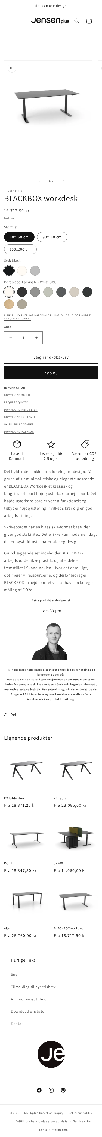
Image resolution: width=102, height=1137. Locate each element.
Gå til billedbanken (20, 424)
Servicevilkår (82, 1121)
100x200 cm (20, 249)
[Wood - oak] (9, 304)
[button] (11, 21)
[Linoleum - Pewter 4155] (61, 292)
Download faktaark (20, 417)
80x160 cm (19, 237)
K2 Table (60, 798)
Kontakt (18, 1023)
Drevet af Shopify (51, 1113)
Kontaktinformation (53, 1130)
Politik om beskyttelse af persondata (42, 1121)
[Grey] (35, 271)
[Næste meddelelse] (92, 6)
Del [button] (13, 714)
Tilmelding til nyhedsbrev (33, 986)
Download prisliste (27, 1011)
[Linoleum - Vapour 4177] (48, 292)
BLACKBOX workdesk (69, 928)
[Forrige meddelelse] (10, 6)
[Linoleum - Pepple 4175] (22, 304)
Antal (8, 327)
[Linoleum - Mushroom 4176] (74, 292)
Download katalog (19, 431)
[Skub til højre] (63, 181)
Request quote (16, 402)
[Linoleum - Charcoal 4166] (87, 292)
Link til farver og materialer (28, 315)
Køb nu (51, 372)
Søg (14, 974)
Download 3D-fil (17, 395)
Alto (7, 928)
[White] (22, 271)
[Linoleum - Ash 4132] (35, 292)
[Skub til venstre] (39, 181)
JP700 (58, 863)
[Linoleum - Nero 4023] (22, 292)
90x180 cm (52, 237)
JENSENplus (29, 1113)
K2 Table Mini (14, 798)
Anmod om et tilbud (29, 999)
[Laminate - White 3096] (9, 292)
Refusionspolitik (80, 1113)
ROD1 (8, 863)
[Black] (9, 271)
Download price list (21, 409)
